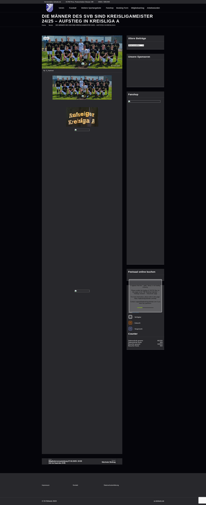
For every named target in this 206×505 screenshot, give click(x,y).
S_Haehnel (50, 70)
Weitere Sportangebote (91, 8)
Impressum (45, 485)
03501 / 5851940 (104, 2)
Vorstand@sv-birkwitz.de (52, 2)
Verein (61, 8)
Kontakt (75, 485)
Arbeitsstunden (153, 8)
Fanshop (110, 8)
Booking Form (122, 8)
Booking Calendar (136, 312)
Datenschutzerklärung (111, 485)
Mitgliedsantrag (137, 8)
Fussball (72, 8)
